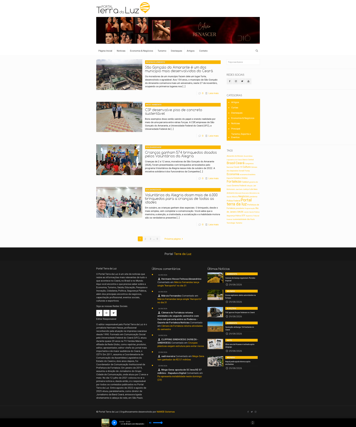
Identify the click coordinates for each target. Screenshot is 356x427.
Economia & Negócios (242, 118)
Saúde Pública (254, 212)
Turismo (239, 223)
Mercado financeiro (242, 193)
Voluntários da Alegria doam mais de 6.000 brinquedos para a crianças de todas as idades (181, 196)
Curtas (234, 107)
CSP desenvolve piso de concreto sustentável (173, 109)
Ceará (240, 163)
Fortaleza (234, 181)
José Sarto (239, 189)
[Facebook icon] (248, 412)
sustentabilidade (239, 219)
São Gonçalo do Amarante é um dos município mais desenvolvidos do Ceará (179, 67)
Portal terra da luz (239, 202)
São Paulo (251, 219)
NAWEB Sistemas (166, 411)
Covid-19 (238, 167)
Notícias (235, 123)
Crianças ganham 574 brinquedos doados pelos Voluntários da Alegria (181, 152)
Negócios (243, 196)
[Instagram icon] (255, 412)
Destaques (237, 112)
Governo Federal (239, 185)
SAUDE (240, 212)
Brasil (231, 163)
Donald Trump (244, 171)
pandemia (253, 197)
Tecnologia (231, 223)
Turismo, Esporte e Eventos (241, 136)
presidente (240, 208)
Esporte (230, 178)
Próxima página (173, 238)
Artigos (235, 102)
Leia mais (214, 93)
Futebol (245, 182)
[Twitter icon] (251, 412)
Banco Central (248, 160)
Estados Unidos (241, 178)
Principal (235, 128)
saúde (246, 212)
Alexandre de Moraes (235, 156)
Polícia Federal (233, 200)
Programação (250, 208)
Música (235, 197)
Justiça (246, 189)
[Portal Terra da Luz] (124, 8)
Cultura (246, 167)
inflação (250, 186)
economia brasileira (247, 175)
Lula (251, 189)
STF (243, 215)
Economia (233, 174)
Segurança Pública (234, 216)
